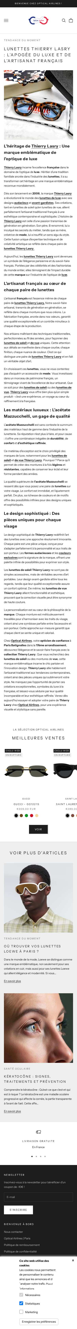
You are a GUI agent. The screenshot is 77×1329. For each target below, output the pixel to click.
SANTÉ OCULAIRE (17, 1068)
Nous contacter (13, 1232)
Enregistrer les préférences (39, 1321)
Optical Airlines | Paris (17, 1238)
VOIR (38, 829)
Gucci (26, 798)
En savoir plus (12, 981)
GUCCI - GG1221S (26, 804)
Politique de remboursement (22, 1245)
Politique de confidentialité (20, 1251)
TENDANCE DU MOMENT (22, 40)
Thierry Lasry (44, 146)
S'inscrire (18, 1209)
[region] (38, 1139)
